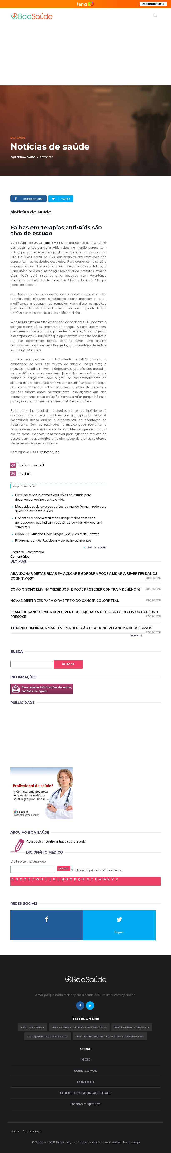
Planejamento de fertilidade (47, 1036)
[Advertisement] (85, 54)
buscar (63, 868)
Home (14, 1131)
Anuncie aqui (31, 1131)
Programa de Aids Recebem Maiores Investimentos (53, 540)
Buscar (68, 664)
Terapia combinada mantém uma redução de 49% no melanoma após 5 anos (85, 628)
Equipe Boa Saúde (22, 157)
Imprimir (24, 473)
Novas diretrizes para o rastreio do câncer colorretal (85, 600)
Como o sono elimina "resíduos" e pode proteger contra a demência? (85, 589)
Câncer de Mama (32, 1027)
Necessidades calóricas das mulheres (79, 1027)
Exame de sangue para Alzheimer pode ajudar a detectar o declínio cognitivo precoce (85, 614)
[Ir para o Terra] (85, 4)
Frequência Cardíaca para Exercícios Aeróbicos (110, 1036)
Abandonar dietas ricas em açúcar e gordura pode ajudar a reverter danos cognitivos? (85, 575)
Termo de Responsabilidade (85, 1093)
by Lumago (131, 1142)
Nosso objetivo (85, 1104)
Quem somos (85, 1071)
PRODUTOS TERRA (153, 4)
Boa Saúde (17, 137)
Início (85, 1059)
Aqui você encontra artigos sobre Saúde (56, 841)
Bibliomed (53, 243)
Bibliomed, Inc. (49, 452)
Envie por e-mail (31, 465)
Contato (85, 1082)
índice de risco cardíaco (131, 1027)
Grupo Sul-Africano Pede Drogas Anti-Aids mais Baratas (57, 534)
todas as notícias (95, 547)
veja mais (136, 635)
